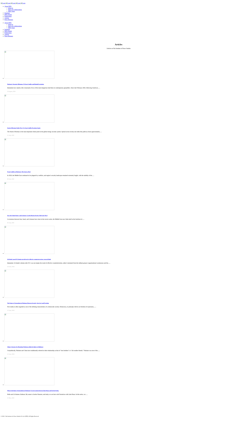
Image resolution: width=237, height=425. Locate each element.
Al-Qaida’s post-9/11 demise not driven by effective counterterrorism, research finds (29, 259)
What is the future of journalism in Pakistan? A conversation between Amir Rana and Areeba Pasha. (33, 390)
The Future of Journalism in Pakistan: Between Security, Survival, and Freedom (28, 303)
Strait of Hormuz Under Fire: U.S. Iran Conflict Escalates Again (23, 128)
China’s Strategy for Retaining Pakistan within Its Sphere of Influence (25, 347)
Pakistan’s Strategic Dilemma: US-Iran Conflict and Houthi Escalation (25, 84)
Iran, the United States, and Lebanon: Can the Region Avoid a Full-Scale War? (27, 215)
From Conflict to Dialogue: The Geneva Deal (19, 171)
